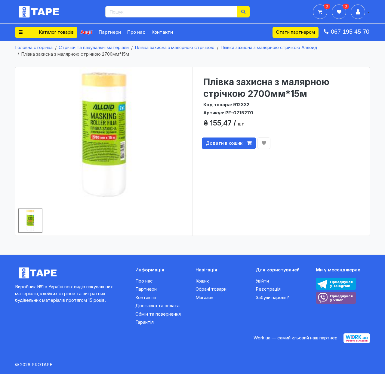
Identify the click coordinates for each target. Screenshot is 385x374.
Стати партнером (295, 32)
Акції (86, 32)
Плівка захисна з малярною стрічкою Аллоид (268, 47)
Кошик (202, 281)
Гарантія (144, 322)
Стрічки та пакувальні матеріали (94, 47)
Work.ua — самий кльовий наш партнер (295, 338)
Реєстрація (268, 289)
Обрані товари (211, 289)
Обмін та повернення (158, 314)
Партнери (110, 32)
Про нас (136, 32)
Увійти (262, 281)
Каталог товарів (56, 32)
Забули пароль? (272, 297)
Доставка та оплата (157, 305)
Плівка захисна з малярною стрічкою (174, 47)
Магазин (204, 297)
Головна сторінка (34, 47)
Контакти (162, 32)
